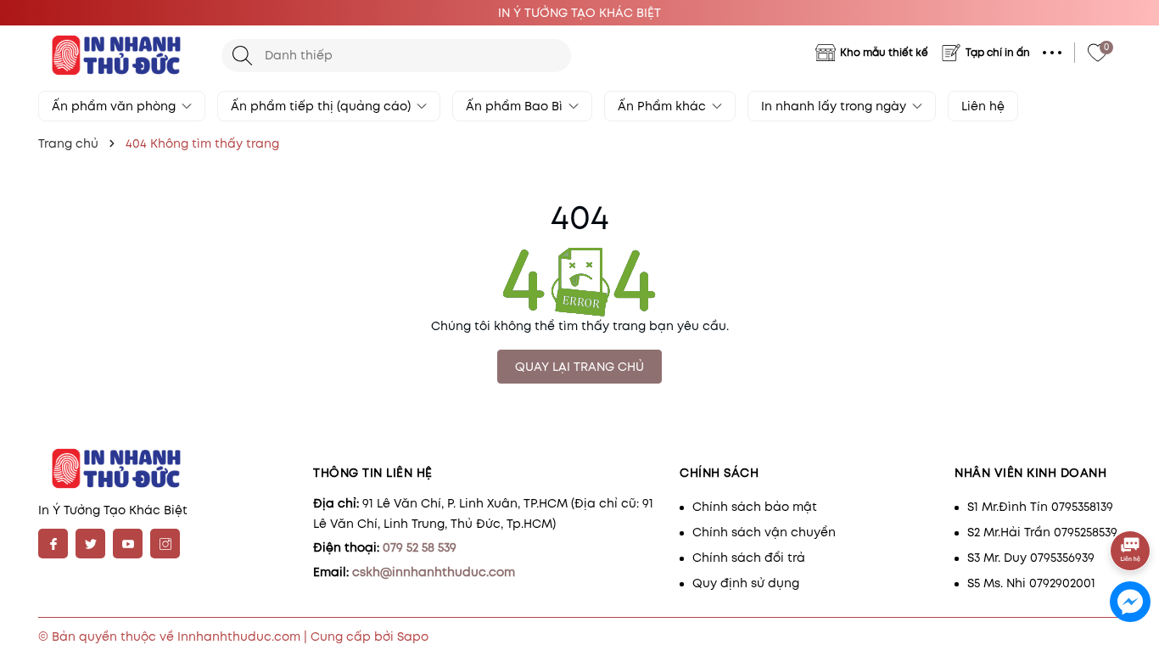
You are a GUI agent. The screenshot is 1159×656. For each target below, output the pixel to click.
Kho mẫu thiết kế (884, 52)
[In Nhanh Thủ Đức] (121, 55)
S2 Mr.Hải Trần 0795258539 (1042, 532)
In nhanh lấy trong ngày (835, 106)
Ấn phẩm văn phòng (115, 106)
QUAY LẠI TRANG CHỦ (579, 366)
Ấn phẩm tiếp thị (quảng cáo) (322, 106)
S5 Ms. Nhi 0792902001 (1031, 583)
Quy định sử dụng (745, 583)
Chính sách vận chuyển (764, 532)
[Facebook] (53, 543)
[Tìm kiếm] (242, 55)
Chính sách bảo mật (754, 506)
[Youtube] (128, 543)
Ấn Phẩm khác (663, 106)
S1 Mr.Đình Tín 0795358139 (1040, 506)
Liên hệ (983, 106)
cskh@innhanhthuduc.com (433, 571)
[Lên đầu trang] (1131, 504)
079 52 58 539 (419, 547)
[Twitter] (90, 543)
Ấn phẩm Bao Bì (516, 106)
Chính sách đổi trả (748, 557)
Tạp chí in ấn (998, 52)
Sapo (412, 636)
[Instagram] (165, 543)
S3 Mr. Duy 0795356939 (1031, 557)
